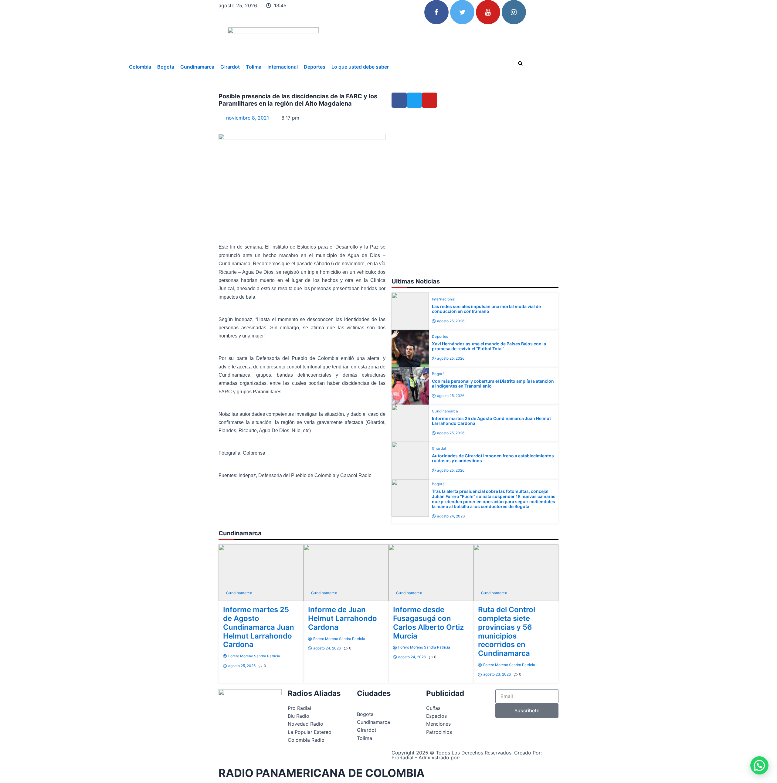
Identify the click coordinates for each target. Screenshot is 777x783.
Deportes (314, 67)
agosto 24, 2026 (451, 516)
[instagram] (514, 12)
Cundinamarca (197, 67)
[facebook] (436, 12)
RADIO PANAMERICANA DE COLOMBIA (322, 773)
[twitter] (462, 12)
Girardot (230, 67)
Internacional (282, 67)
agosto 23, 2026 (497, 674)
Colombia (140, 67)
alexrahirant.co (479, 757)
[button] (759, 765)
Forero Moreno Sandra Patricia (254, 656)
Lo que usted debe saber (360, 67)
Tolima (253, 67)
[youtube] (488, 12)
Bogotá (165, 67)
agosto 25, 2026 (450, 321)
